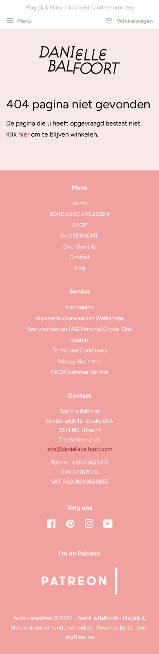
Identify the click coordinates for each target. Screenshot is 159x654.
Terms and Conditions (80, 350)
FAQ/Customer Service (79, 372)
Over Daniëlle (79, 246)
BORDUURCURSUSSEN (79, 214)
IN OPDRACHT (79, 235)
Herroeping (80, 307)
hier (23, 134)
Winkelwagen (134, 21)
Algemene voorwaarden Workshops (79, 318)
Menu (24, 21)
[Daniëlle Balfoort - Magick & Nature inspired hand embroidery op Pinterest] (70, 525)
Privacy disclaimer (79, 361)
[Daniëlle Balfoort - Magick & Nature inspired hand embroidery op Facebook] (51, 525)
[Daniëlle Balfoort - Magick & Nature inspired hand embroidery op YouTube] (108, 525)
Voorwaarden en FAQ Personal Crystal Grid (79, 328)
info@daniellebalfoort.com (79, 449)
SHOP (79, 225)
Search (79, 339)
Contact (79, 257)
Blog (79, 268)
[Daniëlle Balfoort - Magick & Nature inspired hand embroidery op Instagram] (88, 525)
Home (79, 203)
